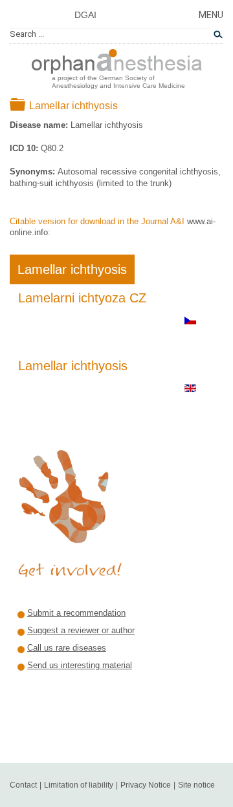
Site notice (196, 785)
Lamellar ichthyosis (72, 269)
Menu (211, 15)
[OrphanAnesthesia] (117, 59)
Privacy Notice (145, 785)
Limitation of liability (78, 785)
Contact (23, 785)
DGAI (85, 15)
